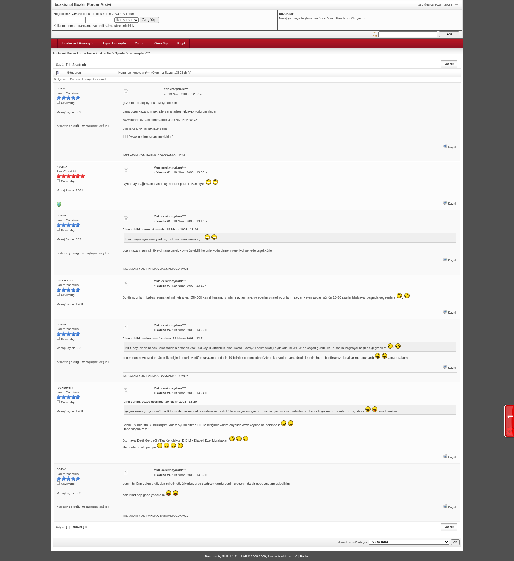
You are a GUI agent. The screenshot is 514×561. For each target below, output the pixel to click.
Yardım (140, 43)
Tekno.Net (105, 53)
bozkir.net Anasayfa (77, 43)
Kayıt (181, 43)
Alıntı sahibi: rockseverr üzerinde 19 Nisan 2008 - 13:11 (163, 338)
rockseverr (65, 280)
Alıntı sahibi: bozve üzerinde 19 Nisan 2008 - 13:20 (160, 401)
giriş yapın (103, 13)
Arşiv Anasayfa (114, 43)
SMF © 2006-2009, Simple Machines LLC (269, 556)
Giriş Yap (161, 43)
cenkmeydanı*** (139, 53)
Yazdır (449, 64)
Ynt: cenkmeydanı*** (170, 167)
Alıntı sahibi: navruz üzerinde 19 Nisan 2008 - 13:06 (160, 229)
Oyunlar (120, 53)
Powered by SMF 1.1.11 (221, 556)
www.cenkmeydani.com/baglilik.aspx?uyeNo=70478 (160, 119)
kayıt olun (127, 13)
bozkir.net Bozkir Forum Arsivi (74, 53)
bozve (61, 88)
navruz (62, 167)
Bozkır (304, 556)
